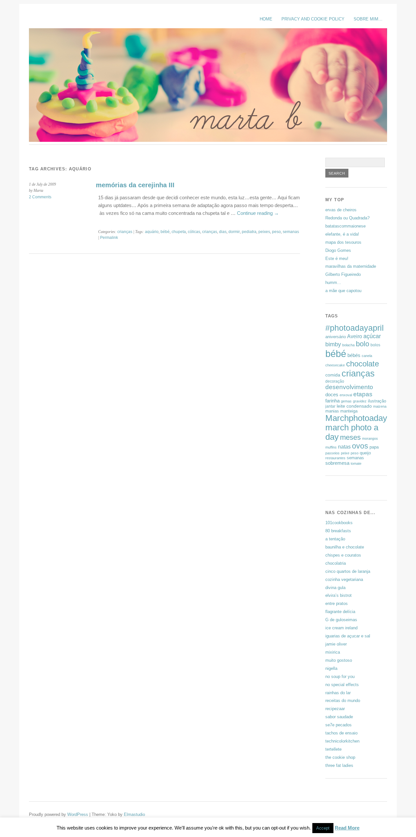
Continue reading (258, 213)
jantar (330, 406)
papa (374, 447)
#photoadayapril (354, 327)
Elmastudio (134, 814)
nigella (331, 668)
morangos (370, 438)
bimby (333, 344)
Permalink (109, 237)
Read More (347, 828)
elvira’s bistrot (338, 595)
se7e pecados (338, 724)
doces (331, 394)
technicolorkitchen (342, 741)
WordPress (77, 814)
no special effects (342, 684)
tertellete (333, 749)
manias (332, 411)
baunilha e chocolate (344, 547)
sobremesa (337, 463)
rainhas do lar (338, 692)
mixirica (332, 652)
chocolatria (335, 563)
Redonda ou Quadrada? (347, 217)
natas (344, 446)
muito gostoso (338, 660)
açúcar (372, 336)
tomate (356, 463)
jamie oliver (336, 644)
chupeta (179, 231)
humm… (333, 282)
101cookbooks (339, 522)
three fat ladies (339, 765)
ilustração (377, 401)
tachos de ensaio (341, 733)
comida (332, 374)
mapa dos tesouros (343, 242)
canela (367, 356)
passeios (332, 453)
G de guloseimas (341, 619)
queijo (365, 452)
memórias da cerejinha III (135, 185)
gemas (346, 401)
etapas (362, 394)
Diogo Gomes (338, 250)
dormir (234, 231)
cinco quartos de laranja (347, 571)
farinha (332, 400)
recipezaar (335, 708)
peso (276, 231)
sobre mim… (368, 19)
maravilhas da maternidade (350, 266)
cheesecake (335, 365)
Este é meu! (336, 258)
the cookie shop (340, 757)
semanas (291, 231)
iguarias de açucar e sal (347, 636)
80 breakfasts (338, 530)
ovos (360, 446)
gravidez (360, 401)
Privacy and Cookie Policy (312, 19)
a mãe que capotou (343, 290)
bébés (353, 355)
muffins (331, 447)
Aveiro (354, 336)
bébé (165, 231)
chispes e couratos (343, 555)
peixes (264, 231)
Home (266, 19)
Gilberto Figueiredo (343, 274)
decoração (334, 381)
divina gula (335, 587)
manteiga (349, 411)
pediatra (249, 231)
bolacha (348, 345)
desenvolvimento (349, 387)
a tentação (335, 538)
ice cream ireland (341, 627)
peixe (345, 453)
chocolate (362, 363)
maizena (379, 406)
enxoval (346, 395)
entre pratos (336, 603)
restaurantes (335, 458)
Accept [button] (323, 828)
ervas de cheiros (341, 209)
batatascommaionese (345, 226)
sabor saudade (339, 716)
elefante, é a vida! (342, 234)
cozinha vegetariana (344, 579)
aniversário (335, 336)
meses (350, 437)
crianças (124, 231)
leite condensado (354, 406)
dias (223, 231)
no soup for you (340, 676)
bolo (362, 344)
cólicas (194, 231)
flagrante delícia (340, 611)
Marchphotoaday (356, 418)
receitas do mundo (342, 700)
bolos (375, 345)
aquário (152, 231)
